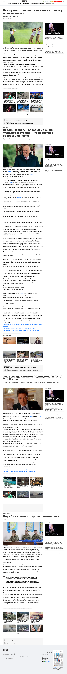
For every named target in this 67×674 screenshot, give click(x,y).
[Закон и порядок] (46, 1)
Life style (28, 3)
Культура (35, 3)
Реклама (35, 652)
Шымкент (5, 608)
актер (10, 473)
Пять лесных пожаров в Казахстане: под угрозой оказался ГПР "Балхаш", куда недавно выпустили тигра (54, 43)
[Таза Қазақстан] (51, 1)
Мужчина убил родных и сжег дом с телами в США (14, 509)
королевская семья (15, 333)
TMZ (41, 416)
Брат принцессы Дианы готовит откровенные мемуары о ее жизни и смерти (21, 330)
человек (13, 88)
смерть (13, 473)
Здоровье (9, 88)
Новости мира (18, 3)
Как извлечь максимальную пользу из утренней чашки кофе (15, 120)
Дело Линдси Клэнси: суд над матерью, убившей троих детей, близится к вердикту (20, 367)
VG (9, 237)
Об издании (36, 651)
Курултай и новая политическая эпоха (11, 643)
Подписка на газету (58, 1)
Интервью (24, 3)
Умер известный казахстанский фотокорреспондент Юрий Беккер (19, 471)
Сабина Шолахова (6, 141)
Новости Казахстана (12, 3)
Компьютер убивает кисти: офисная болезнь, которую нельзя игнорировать (18, 123)
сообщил (9, 171)
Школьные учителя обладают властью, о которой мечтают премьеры (17, 640)
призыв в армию (29, 608)
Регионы (39, 3)
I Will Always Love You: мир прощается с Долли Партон (53, 33)
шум (16, 88)
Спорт (32, 3)
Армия (9, 608)
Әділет (42, 3)
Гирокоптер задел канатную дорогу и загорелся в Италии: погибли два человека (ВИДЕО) (21, 370)
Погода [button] (57, 3)
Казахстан (5, 88)
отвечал (21, 293)
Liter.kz (14, 51)
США (4, 473)
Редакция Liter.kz (6, 519)
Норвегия (9, 333)
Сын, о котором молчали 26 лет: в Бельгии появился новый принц (19, 328)
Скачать (54, 667)
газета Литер (23, 608)
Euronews (11, 182)
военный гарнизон (17, 608)
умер (7, 473)
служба (12, 608)
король (20, 333)
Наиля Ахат (5, 18)
